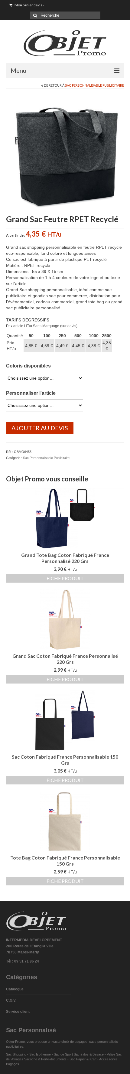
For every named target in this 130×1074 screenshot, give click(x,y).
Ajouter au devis (39, 427)
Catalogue (15, 989)
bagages (81, 1041)
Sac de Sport (63, 1054)
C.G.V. (11, 1000)
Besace (98, 1054)
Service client (18, 1011)
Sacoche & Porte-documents (45, 1059)
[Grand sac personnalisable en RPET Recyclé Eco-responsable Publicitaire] (65, 153)
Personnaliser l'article (31, 393)
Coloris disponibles (28, 365)
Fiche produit (65, 578)
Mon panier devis (29, 5)
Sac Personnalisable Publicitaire (94, 85)
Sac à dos (81, 1054)
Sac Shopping (16, 1054)
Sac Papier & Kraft (83, 1059)
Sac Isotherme (40, 1054)
